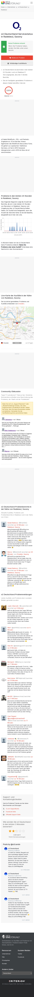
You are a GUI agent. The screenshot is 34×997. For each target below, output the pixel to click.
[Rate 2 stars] (13, 831)
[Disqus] (17, 438)
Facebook (21, 957)
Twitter (20, 954)
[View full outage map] (17, 323)
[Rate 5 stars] (23, 831)
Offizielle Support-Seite (13, 814)
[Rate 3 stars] (17, 831)
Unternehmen (11, 7)
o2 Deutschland (22, 7)
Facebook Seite (11, 812)
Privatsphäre (6, 960)
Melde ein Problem (18, 58)
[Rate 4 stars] (20, 831)
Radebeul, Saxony (13, 527)
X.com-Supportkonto (12, 809)
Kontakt (4, 963)
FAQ (3, 957)
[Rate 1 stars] (10, 831)
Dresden (21, 304)
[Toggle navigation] (31, 2)
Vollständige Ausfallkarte (18, 63)
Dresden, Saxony (23, 554)
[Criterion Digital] (17, 981)
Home (3, 7)
